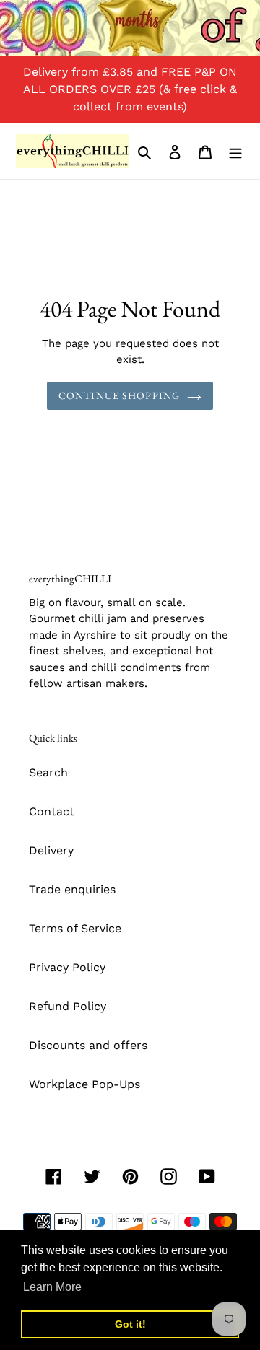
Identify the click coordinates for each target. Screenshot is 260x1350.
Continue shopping (119, 395)
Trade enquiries (72, 889)
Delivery (51, 850)
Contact (51, 811)
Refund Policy (67, 1006)
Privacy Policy (67, 967)
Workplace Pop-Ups (84, 1084)
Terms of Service (75, 928)
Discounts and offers (88, 1045)
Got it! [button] (130, 1324)
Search (48, 772)
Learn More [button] (52, 1287)
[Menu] (235, 151)
